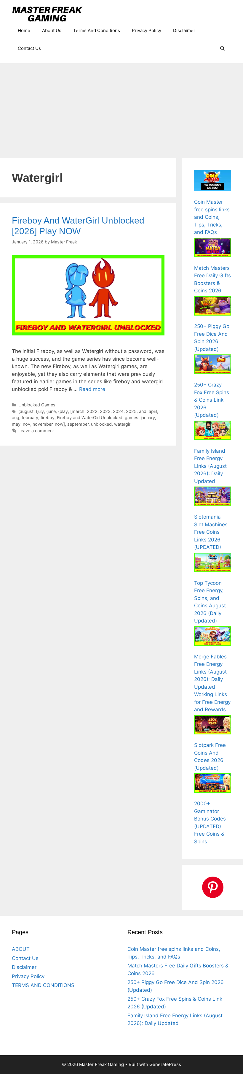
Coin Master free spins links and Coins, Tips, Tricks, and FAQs (212, 217)
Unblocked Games (36, 404)
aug (15, 417)
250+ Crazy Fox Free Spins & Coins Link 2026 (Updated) (211, 400)
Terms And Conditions (96, 30)
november (42, 424)
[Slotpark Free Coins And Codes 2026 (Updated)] (212, 726)
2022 (92, 411)
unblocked (101, 424)
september (78, 424)
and (142, 411)
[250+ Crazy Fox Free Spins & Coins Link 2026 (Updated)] (212, 365)
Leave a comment (36, 430)
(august (25, 411)
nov (26, 424)
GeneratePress (165, 1064)
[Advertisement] (121, 107)
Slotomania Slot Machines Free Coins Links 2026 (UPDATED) (211, 532)
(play (63, 411)
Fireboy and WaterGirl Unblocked (89, 417)
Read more (92, 389)
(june (51, 411)
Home (24, 30)
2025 (131, 411)
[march (77, 411)
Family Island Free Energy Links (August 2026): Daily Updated (210, 466)
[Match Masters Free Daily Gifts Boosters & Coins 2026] (212, 248)
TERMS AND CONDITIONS (43, 985)
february (30, 417)
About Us (51, 30)
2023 (105, 411)
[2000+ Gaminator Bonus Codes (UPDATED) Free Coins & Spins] (212, 784)
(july (40, 411)
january (148, 417)
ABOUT (21, 949)
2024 (118, 411)
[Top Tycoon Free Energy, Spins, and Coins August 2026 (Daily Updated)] (212, 563)
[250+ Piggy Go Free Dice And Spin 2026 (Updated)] (212, 307)
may (16, 424)
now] (60, 424)
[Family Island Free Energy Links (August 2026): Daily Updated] (212, 431)
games (131, 417)
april (153, 411)
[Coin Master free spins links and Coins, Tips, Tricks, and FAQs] (212, 181)
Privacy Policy (146, 30)
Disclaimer (184, 30)
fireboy (48, 417)
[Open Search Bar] (222, 48)
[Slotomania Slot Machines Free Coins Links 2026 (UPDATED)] (212, 497)
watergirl (122, 424)
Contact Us (29, 48)
